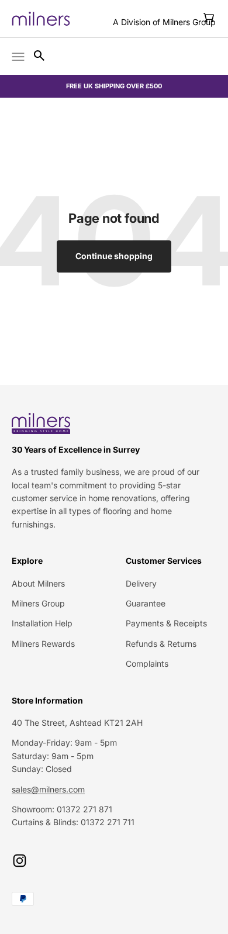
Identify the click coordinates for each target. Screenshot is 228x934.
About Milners (38, 583)
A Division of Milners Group (164, 22)
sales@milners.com (48, 789)
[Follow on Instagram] (19, 860)
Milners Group (38, 603)
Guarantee (145, 603)
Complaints (147, 663)
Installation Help (42, 623)
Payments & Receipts (166, 623)
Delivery (141, 583)
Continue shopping (114, 256)
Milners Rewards (43, 644)
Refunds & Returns (161, 644)
